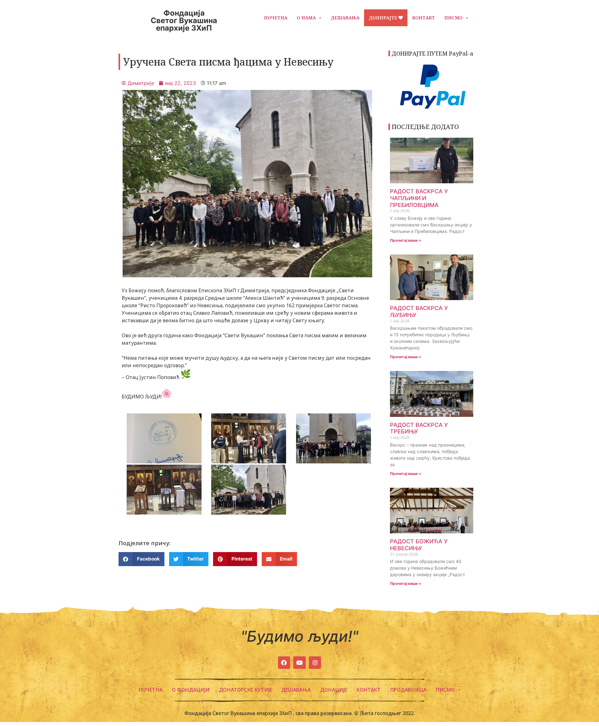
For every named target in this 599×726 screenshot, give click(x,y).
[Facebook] (284, 662)
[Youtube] (299, 662)
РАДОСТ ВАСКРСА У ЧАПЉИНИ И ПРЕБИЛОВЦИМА (419, 198)
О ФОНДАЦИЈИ (191, 689)
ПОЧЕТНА (275, 18)
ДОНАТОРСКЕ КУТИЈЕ (245, 689)
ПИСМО (453, 18)
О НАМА (306, 18)
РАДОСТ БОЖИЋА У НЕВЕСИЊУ (419, 544)
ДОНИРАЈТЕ (383, 18)
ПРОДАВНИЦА (408, 689)
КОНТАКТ (423, 18)
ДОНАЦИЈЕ (333, 689)
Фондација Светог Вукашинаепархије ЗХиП (184, 20)
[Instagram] (315, 662)
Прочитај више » (405, 240)
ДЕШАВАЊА (345, 18)
